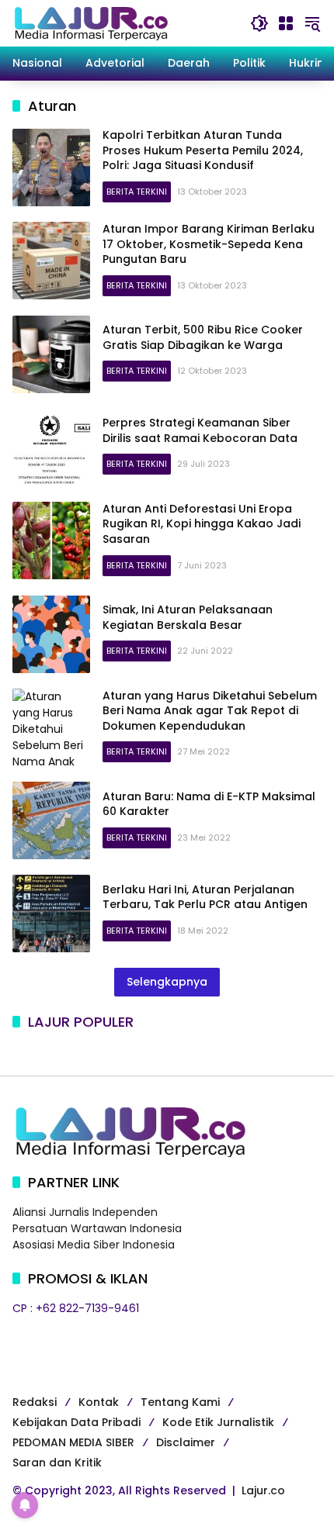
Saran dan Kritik (57, 1462)
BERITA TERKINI (136, 191)
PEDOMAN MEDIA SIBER (73, 1442)
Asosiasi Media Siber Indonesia (93, 1244)
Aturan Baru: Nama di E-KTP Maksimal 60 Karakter (209, 804)
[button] (259, 23)
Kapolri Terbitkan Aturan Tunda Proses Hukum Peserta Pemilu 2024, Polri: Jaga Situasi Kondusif (203, 150)
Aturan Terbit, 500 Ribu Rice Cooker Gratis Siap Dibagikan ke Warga (203, 337)
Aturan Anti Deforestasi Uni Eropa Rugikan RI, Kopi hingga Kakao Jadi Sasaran (202, 524)
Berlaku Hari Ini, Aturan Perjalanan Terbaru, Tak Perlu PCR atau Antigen (205, 897)
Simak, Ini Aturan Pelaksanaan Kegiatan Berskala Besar (188, 617)
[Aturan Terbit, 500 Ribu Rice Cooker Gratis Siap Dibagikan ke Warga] (51, 354)
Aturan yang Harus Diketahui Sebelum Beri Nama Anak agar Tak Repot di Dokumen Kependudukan (210, 711)
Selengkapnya (167, 981)
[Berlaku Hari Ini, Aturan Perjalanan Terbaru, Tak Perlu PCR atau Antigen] (51, 913)
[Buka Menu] (286, 23)
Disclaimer (185, 1442)
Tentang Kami (180, 1402)
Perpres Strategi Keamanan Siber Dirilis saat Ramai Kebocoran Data (200, 430)
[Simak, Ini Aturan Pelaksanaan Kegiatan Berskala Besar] (51, 634)
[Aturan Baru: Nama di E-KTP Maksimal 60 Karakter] (51, 820)
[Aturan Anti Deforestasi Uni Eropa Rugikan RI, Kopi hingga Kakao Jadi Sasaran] (51, 540)
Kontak (98, 1402)
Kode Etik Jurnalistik (218, 1422)
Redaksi (34, 1402)
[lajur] (90, 22)
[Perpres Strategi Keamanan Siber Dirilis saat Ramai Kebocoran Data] (51, 447)
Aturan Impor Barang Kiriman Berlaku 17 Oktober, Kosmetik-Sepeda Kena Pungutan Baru (209, 244)
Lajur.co (263, 1490)
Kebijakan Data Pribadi (76, 1422)
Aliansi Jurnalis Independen (85, 1212)
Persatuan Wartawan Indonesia (97, 1228)
